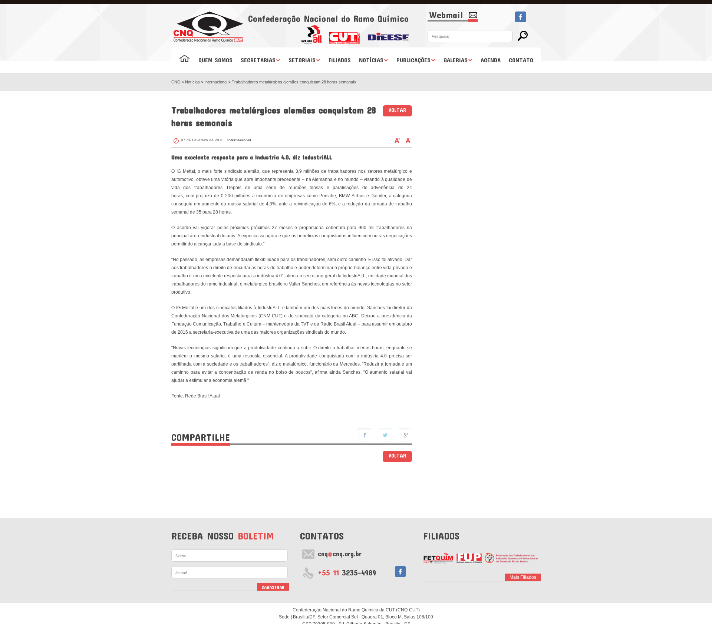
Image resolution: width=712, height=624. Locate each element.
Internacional (216, 82)
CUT (344, 34)
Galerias (456, 59)
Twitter (385, 435)
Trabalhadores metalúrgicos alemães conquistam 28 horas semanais (294, 82)
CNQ (176, 82)
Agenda (491, 59)
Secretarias (258, 59)
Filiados (340, 59)
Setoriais (302, 59)
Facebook (520, 16)
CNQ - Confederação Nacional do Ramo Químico (208, 27)
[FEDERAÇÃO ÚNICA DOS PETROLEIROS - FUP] (469, 558)
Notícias (371, 59)
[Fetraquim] (511, 558)
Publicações (413, 59)
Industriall (311, 34)
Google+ (405, 435)
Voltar (397, 110)
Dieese (388, 34)
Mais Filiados (523, 577)
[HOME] (184, 60)
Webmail (446, 15)
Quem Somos (215, 59)
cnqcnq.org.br (340, 553)
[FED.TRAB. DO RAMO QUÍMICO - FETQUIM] (438, 558)
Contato (521, 59)
